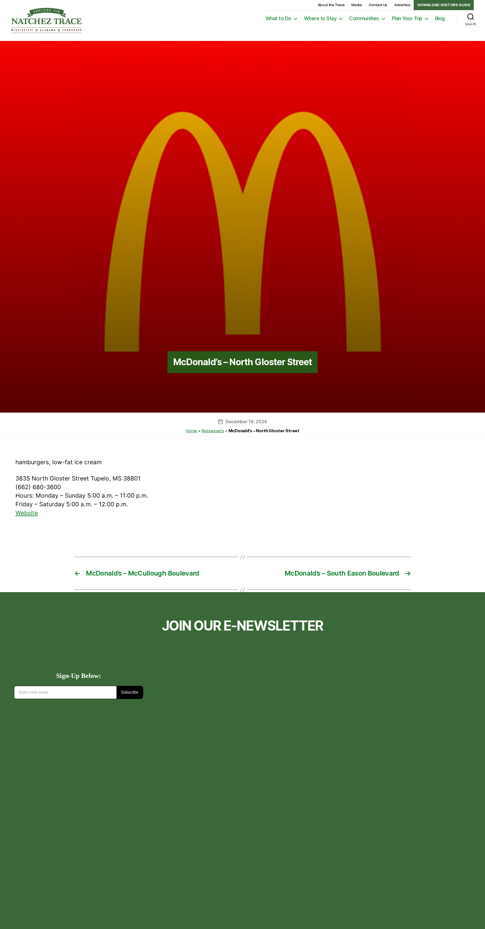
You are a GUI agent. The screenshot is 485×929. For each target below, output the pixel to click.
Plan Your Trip (407, 18)
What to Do (278, 18)
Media (356, 5)
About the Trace (331, 5)
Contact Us (378, 5)
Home (191, 430)
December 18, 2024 (246, 421)
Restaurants (212, 430)
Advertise (402, 5)
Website (26, 512)
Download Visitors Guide (443, 5)
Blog (440, 18)
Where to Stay (320, 18)
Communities (364, 18)
